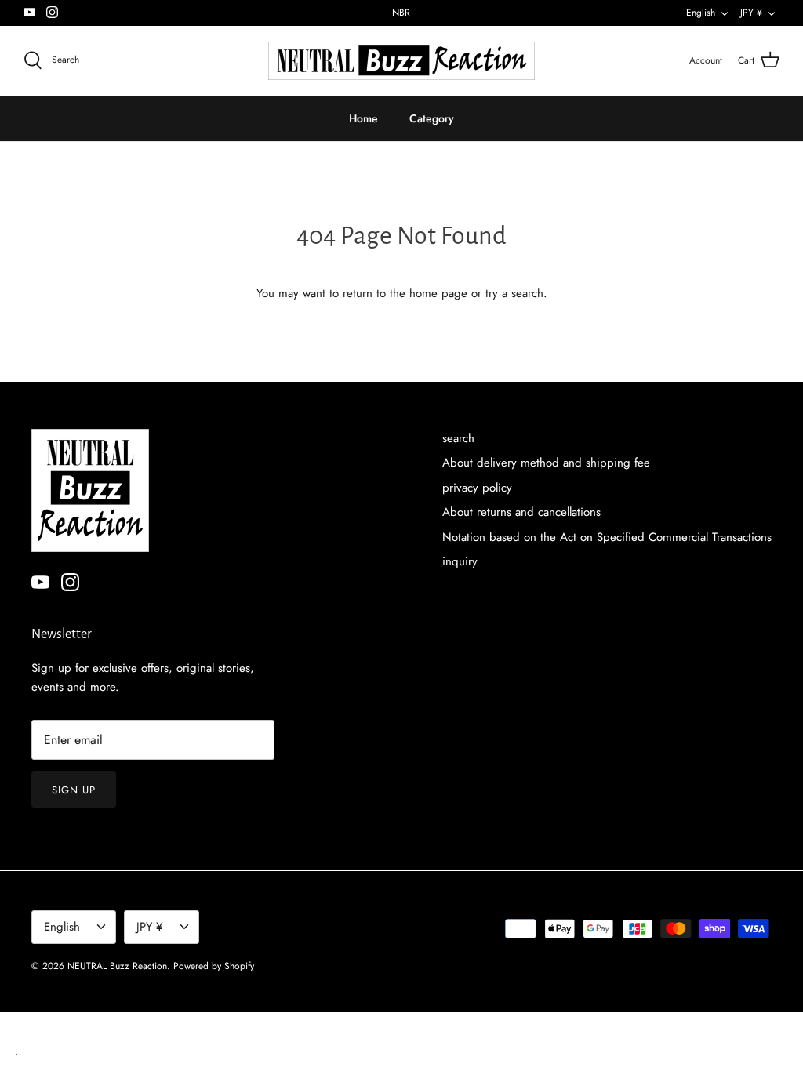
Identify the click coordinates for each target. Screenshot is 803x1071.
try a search (514, 293)
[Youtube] (29, 12)
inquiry (460, 561)
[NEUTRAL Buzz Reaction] (401, 61)
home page (438, 293)
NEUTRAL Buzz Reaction (117, 966)
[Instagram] (52, 12)
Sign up (74, 789)
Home (363, 118)
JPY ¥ (751, 12)
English (700, 12)
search (458, 438)
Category (431, 118)
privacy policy (477, 487)
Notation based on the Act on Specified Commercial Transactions (607, 537)
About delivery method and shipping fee (546, 462)
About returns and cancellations (521, 512)
